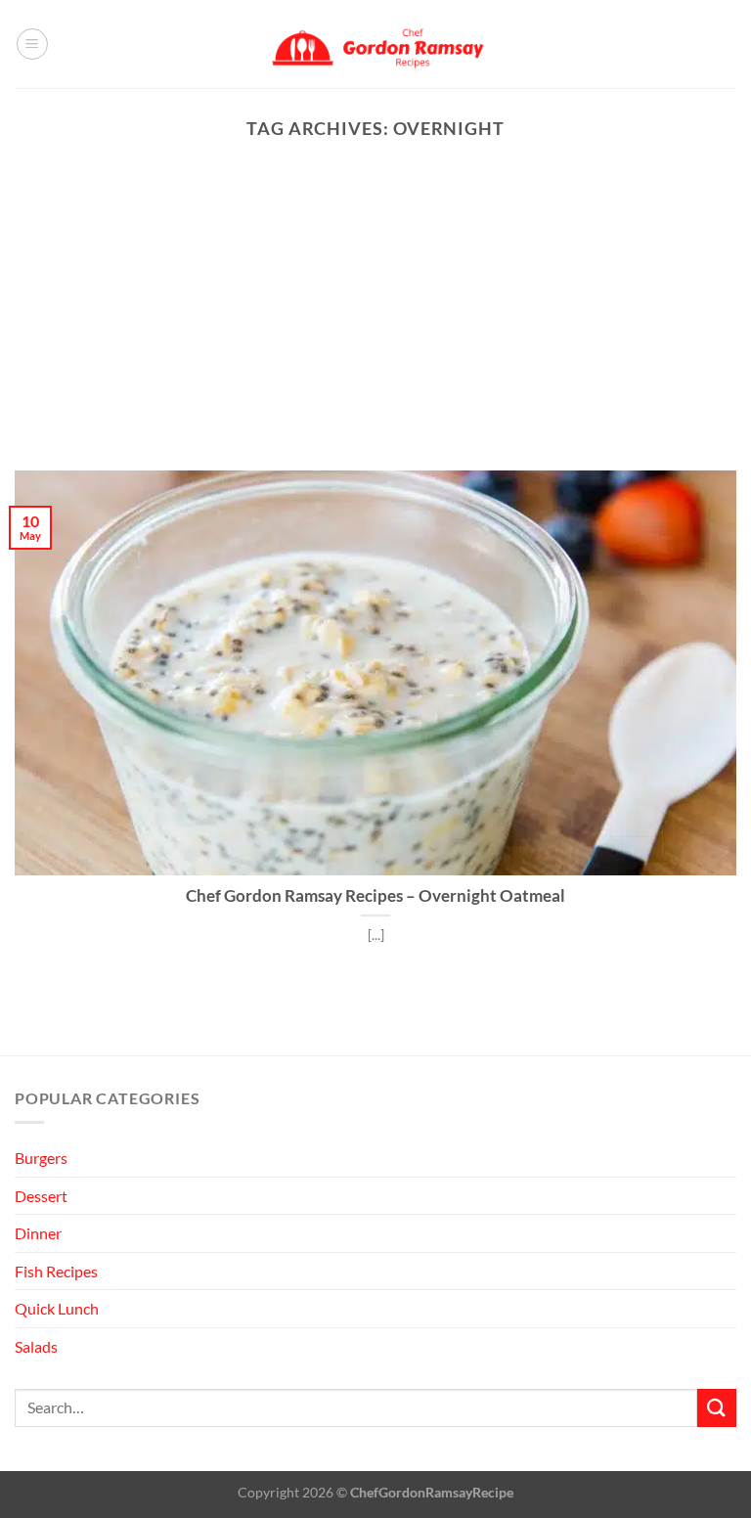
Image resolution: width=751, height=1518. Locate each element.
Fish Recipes (56, 1271)
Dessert (41, 1195)
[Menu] (32, 44)
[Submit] (716, 1408)
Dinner (38, 1233)
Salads (36, 1346)
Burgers (41, 1157)
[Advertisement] (375, 324)
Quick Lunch (57, 1308)
